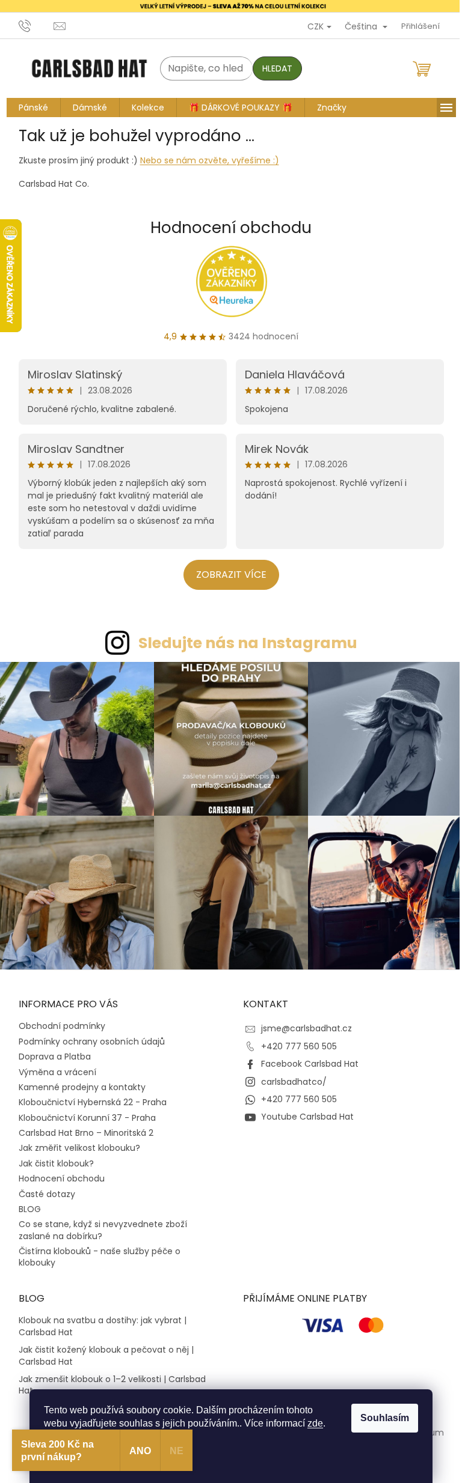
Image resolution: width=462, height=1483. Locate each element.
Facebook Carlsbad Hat (305, 1058)
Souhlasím (380, 1418)
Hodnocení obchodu (226, 227)
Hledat (272, 68)
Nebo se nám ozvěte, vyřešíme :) (204, 160)
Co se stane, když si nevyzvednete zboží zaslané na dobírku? (98, 1224)
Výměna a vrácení (52, 1066)
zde (311, 1423)
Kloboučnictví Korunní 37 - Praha (82, 1111)
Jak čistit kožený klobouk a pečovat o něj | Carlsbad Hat (101, 1349)
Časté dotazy (42, 1187)
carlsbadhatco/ (289, 1075)
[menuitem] (28, 107)
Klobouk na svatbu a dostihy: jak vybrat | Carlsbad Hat (98, 1320)
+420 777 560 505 (295, 1040)
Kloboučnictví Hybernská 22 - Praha (88, 1096)
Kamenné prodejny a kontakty (77, 1081)
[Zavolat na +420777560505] (31, 25)
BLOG (25, 1203)
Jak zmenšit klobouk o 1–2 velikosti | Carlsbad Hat (107, 1379)
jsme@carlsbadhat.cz (302, 1022)
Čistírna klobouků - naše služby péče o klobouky (95, 1251)
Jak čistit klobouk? (51, 1157)
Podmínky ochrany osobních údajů (87, 1035)
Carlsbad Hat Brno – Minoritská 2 (81, 1127)
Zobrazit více (226, 574)
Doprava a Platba (50, 1051)
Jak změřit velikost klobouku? (74, 1142)
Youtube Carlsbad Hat (303, 1111)
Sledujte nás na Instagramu (243, 643)
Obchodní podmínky (57, 1020)
